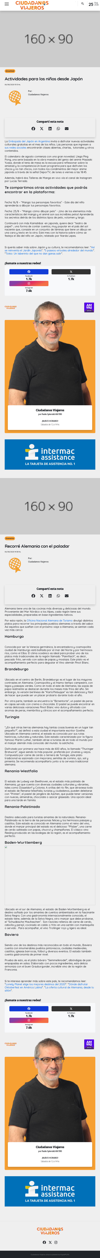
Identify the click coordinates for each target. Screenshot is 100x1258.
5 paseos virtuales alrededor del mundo (69, 250)
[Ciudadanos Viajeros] (32, 5)
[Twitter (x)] (50, 1242)
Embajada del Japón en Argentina (29, 141)
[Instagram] (29, 283)
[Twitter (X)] (71, 271)
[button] (33, 130)
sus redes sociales (16, 147)
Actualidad (10, 71)
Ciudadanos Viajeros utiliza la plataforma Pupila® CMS (50, 1255)
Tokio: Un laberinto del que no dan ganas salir (33, 253)
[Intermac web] (50, 454)
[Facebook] (29, 271)
